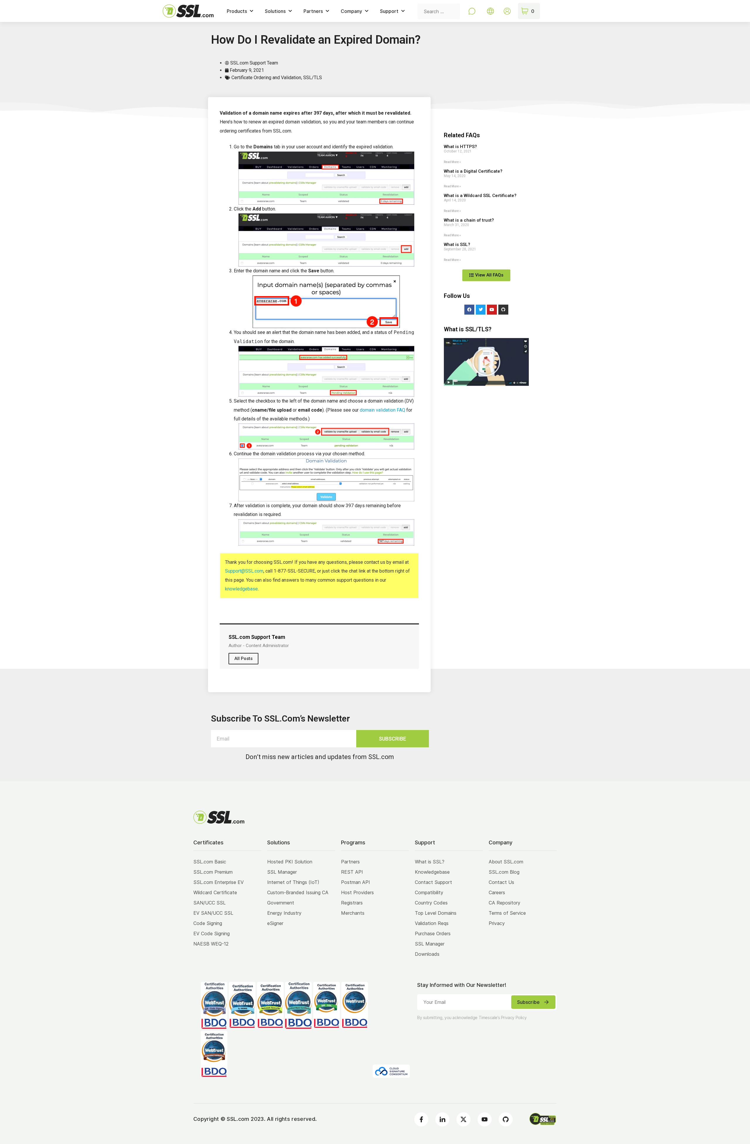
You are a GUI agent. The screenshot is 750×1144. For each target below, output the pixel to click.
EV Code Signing (211, 933)
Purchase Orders (433, 933)
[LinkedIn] (442, 1119)
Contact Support (433, 882)
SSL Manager (282, 872)
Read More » (452, 162)
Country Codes (431, 903)
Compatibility (429, 892)
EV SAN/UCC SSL (213, 913)
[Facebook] (469, 310)
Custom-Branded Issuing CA (297, 892)
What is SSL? (457, 244)
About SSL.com (506, 862)
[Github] (503, 310)
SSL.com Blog (504, 872)
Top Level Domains (435, 913)
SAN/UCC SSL (209, 903)
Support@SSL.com (244, 571)
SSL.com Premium (213, 872)
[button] (486, 361)
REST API (352, 872)
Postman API (355, 882)
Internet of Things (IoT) (293, 882)
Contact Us (501, 882)
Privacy (497, 923)
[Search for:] (438, 11)
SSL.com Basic (209, 862)
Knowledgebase (432, 872)
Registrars (352, 903)
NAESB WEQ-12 (211, 944)
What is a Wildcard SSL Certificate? (480, 195)
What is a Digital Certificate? (473, 171)
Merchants (352, 913)
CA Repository (504, 903)
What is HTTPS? (460, 146)
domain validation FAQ (382, 410)
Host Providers (357, 892)
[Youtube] (492, 310)
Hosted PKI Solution (289, 862)
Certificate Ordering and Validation (266, 77)
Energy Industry (284, 913)
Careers (497, 892)
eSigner (275, 923)
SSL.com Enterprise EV (218, 882)
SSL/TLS (312, 77)
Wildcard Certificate (215, 892)
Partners (350, 862)
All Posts (243, 658)
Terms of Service (507, 913)
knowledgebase (241, 589)
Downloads (427, 954)
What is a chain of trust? (469, 220)
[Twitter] (481, 310)
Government (280, 903)
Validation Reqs (432, 923)
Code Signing (207, 923)
